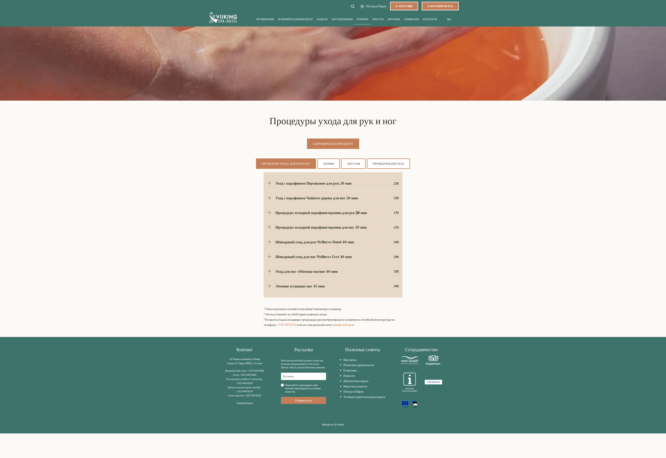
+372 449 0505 (256, 370)
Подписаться (303, 400)
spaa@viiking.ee (343, 325)
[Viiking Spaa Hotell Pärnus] (223, 18)
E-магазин (350, 370)
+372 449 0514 (244, 391)
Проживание (265, 19)
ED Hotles (339, 424)
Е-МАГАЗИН (404, 6)
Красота (378, 19)
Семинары (411, 19)
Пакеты (322, 19)
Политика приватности (358, 365)
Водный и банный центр (295, 19)
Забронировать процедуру (333, 143)
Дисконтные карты (355, 381)
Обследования (342, 19)
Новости (349, 375)
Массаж (353, 163)
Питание (394, 19)
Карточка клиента (355, 386)
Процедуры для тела (388, 163)
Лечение (362, 19)
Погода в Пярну (353, 391)
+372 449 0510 (287, 325)
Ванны (328, 163)
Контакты (430, 19)
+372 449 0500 (248, 374)
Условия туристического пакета (364, 397)
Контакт (244, 349)
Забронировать (440, 6)
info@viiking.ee (244, 403)
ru (449, 19)
